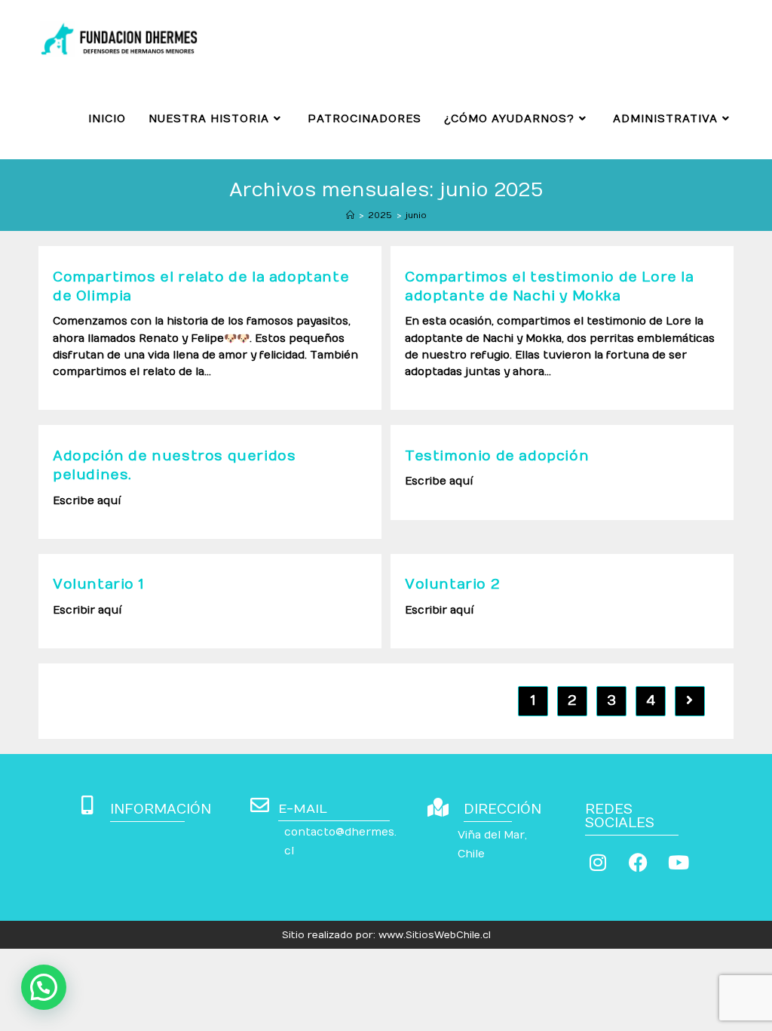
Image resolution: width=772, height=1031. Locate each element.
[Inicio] (350, 215)
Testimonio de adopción (497, 456)
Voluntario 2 (452, 584)
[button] (43, 987)
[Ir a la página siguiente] (690, 701)
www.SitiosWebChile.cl (434, 935)
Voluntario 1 (98, 584)
